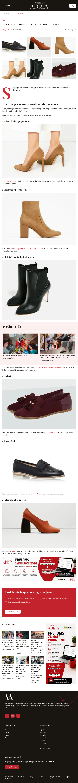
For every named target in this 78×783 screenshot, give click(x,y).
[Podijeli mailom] (75, 30)
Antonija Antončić (7, 30)
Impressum (44, 746)
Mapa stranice (45, 748)
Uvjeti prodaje (43, 777)
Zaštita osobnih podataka (55, 777)
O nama (42, 740)
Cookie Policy (68, 777)
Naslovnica (7, 14)
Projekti (43, 738)
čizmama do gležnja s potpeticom (51, 367)
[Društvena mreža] (7, 716)
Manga (14, 551)
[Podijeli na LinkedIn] (69, 30)
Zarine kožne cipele (9, 181)
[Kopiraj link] (72, 30)
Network (43, 732)
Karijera (7, 735)
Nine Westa (37, 494)
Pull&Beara (51, 432)
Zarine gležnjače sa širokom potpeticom (28, 248)
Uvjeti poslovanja (33, 777)
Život (20, 14)
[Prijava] (72, 6)
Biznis (7, 730)
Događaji (43, 735)
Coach (7, 732)
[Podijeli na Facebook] (66, 30)
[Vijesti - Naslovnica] (39, 5)
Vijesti (42, 730)
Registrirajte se (12, 612)
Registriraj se (12, 767)
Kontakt (43, 743)
